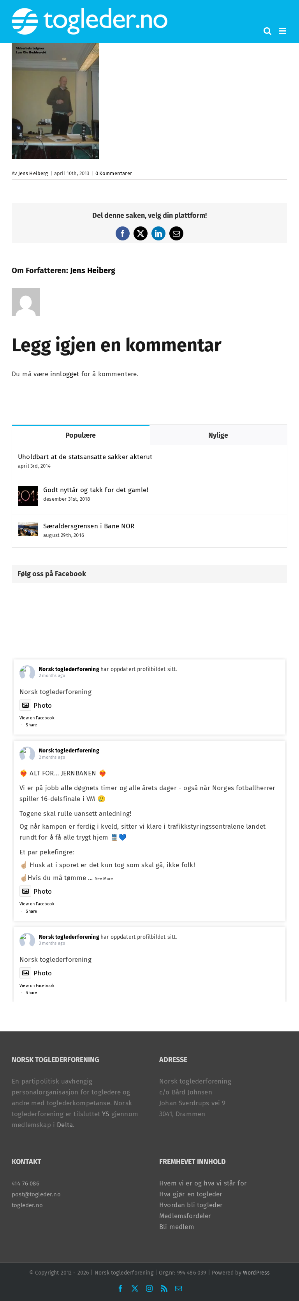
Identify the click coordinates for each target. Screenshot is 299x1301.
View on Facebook (37, 718)
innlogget (64, 374)
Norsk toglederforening (69, 669)
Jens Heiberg (33, 173)
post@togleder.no (36, 1194)
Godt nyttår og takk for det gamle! (95, 490)
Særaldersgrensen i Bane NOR (89, 526)
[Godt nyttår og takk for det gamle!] (28, 491)
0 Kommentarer (113, 173)
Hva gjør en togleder (190, 1194)
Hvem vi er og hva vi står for (203, 1183)
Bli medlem (176, 1227)
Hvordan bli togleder (191, 1205)
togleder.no (27, 1205)
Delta (65, 1125)
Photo (42, 705)
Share (31, 725)
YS (105, 1114)
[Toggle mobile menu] (283, 31)
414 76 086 (25, 1183)
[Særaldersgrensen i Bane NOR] (28, 527)
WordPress (256, 1272)
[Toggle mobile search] (267, 31)
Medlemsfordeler (185, 1216)
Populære (80, 435)
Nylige (218, 435)
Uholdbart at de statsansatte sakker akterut (85, 457)
